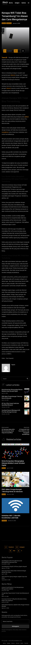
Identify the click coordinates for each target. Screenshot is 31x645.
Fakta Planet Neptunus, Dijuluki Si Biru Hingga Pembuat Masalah (15, 605)
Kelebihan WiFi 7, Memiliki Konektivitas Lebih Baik (11, 516)
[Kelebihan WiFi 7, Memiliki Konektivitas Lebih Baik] (15, 505)
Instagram (22, 547)
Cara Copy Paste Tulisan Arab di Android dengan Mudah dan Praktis (14, 571)
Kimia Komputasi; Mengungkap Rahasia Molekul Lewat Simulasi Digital (12, 390)
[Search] (27, 379)
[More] (23, 51)
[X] (18, 550)
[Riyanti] (6, 368)
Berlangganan (15, 626)
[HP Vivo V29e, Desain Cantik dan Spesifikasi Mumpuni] (26, 405)
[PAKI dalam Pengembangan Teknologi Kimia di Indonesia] (26, 398)
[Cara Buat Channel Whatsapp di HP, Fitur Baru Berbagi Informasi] (26, 411)
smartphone (5, 132)
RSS (14, 551)
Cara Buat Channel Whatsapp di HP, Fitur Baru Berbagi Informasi (11, 411)
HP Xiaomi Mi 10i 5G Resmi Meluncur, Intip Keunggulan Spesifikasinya (24, 432)
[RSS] (10, 550)
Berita (3, 23)
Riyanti (13, 365)
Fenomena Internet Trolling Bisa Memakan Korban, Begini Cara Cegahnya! (14, 599)
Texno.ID (4, 57)
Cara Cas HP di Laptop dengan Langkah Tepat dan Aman (14, 577)
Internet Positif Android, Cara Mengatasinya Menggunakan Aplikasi (13, 588)
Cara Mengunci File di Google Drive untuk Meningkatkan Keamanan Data (12, 561)
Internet (9, 23)
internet (8, 88)
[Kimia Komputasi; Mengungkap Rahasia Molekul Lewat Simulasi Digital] (26, 391)
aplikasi (26, 117)
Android (13, 75)
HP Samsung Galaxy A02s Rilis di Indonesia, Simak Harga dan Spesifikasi (8, 431)
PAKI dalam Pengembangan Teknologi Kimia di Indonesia (12, 397)
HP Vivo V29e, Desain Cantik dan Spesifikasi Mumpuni (10, 404)
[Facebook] (6, 547)
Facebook (11, 547)
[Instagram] (17, 547)
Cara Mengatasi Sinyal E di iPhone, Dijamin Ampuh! (14, 566)
